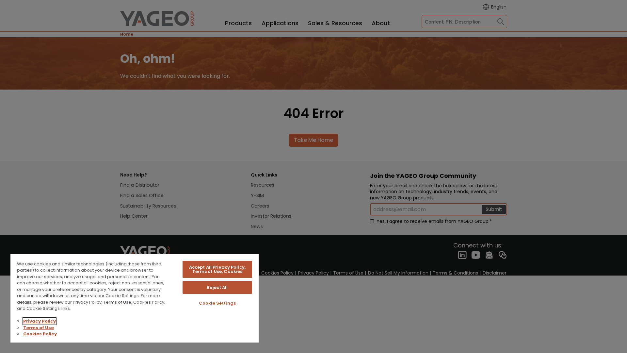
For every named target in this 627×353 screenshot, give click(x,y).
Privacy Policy (39, 321)
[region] (134, 298)
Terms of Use (38, 328)
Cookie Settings (217, 303)
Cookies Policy (40, 334)
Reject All (217, 287)
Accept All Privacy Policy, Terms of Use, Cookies (217, 269)
